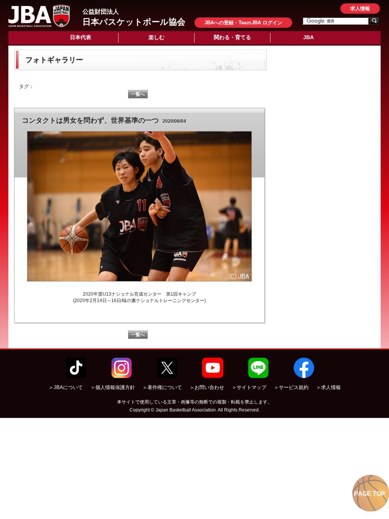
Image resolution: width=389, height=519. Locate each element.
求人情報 (360, 8)
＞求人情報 (328, 387)
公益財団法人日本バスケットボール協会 (39, 16)
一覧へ (138, 94)
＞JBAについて (66, 387)
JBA (308, 37)
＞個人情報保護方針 (112, 387)
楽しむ (156, 37)
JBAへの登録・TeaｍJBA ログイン (243, 22)
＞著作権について (162, 387)
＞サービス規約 (291, 387)
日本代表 (80, 37)
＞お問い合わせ (207, 387)
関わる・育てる (232, 37)
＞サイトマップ (249, 387)
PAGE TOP (369, 494)
